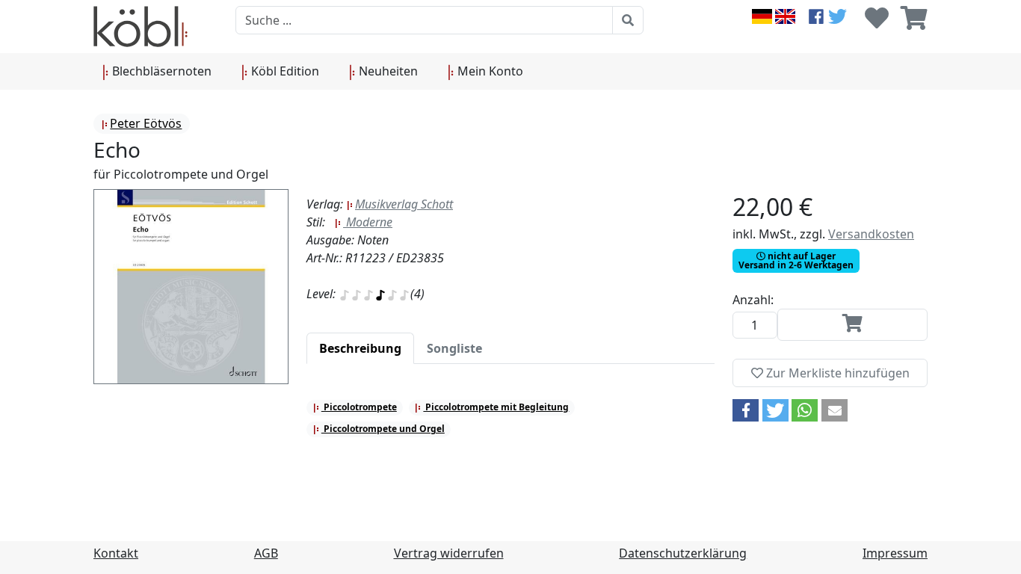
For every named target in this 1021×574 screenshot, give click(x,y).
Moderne (367, 222)
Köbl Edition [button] (283, 71)
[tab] (360, 348)
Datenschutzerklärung (683, 553)
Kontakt (115, 553)
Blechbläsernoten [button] (160, 71)
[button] (745, 410)
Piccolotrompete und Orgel (383, 428)
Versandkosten (871, 234)
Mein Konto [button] (488, 71)
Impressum (895, 553)
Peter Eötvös (146, 123)
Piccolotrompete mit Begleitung (496, 407)
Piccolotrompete (359, 407)
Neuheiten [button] (387, 71)
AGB (266, 553)
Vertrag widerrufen (449, 553)
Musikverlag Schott (404, 204)
